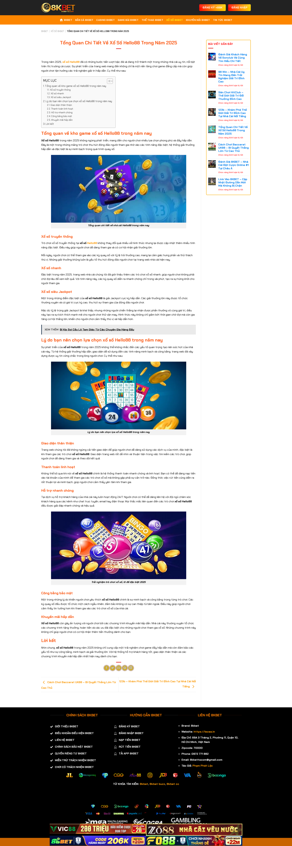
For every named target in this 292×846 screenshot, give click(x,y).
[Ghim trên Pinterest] (125, 668)
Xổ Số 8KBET (174, 20)
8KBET (68, 20)
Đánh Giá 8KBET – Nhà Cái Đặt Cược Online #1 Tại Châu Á (233, 165)
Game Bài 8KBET (128, 20)
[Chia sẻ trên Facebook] (106, 668)
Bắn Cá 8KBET (84, 20)
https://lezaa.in (204, 731)
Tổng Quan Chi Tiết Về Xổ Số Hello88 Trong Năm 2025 (233, 130)
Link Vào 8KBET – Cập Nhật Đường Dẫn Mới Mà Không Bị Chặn (232, 182)
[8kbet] (58, 7)
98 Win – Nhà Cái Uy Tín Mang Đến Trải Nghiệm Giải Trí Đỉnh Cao (231, 76)
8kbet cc (173, 784)
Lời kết (50, 124)
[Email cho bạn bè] (118, 668)
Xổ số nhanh (57, 93)
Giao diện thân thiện (61, 104)
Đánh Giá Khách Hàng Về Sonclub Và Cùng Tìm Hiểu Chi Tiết (232, 58)
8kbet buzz (157, 784)
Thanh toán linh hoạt (62, 108)
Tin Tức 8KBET (223, 20)
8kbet (144, 784)
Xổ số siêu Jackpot (61, 97)
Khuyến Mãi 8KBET (198, 20)
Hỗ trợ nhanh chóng (61, 112)
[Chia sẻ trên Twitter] (112, 668)
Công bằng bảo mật (61, 116)
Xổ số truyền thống (60, 89)
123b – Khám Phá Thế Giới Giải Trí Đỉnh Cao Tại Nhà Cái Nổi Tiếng (232, 113)
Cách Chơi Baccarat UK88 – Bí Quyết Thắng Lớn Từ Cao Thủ (233, 148)
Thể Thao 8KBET (152, 20)
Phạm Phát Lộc (202, 765)
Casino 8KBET (105, 20)
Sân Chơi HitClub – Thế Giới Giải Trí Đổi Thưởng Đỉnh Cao (231, 96)
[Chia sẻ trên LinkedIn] (131, 668)
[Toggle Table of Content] (108, 81)
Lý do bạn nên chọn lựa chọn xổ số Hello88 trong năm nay (79, 101)
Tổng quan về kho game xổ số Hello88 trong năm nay (75, 86)
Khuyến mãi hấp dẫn (62, 119)
